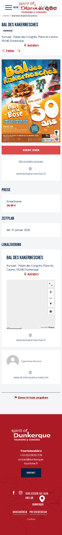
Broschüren (20, 512)
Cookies (31, 519)
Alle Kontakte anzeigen (31, 161)
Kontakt (31, 472)
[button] (19, 51)
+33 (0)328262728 (31, 455)
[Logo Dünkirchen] (31, 435)
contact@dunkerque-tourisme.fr (31, 461)
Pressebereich (38, 512)
